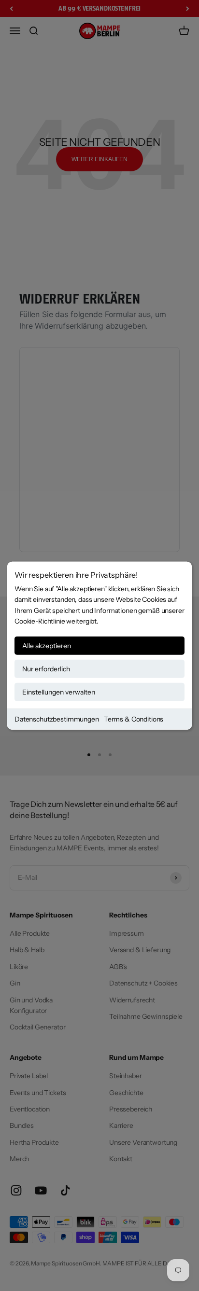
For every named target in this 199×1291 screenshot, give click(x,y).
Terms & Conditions (133, 718)
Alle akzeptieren (46, 645)
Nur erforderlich (46, 668)
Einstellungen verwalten (58, 691)
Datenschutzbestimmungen (56, 718)
